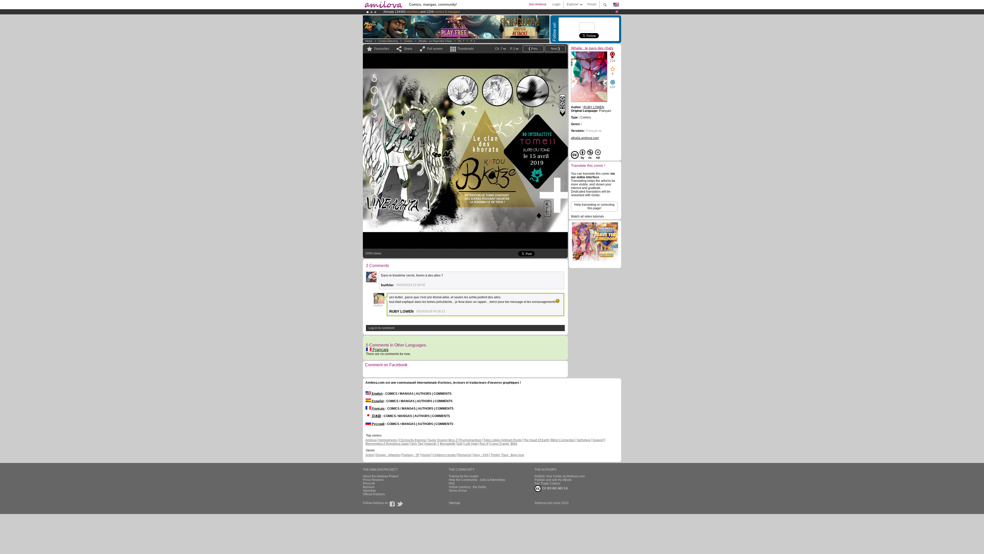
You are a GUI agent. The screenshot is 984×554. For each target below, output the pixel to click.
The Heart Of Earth (536, 440)
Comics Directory (388, 40)
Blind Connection (563, 440)
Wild (514, 444)
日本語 (376, 416)
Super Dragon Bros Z (442, 440)
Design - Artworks (388, 455)
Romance (464, 455)
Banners (369, 487)
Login (556, 4)
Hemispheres (387, 440)
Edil (460, 444)
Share (408, 49)
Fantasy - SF (410, 455)
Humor (426, 455)
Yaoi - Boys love (513, 455)
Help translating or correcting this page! (594, 206)
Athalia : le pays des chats (435, 40)
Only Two (417, 444)
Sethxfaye (584, 440)
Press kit (369, 483)
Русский (377, 424)
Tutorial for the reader (464, 476)
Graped (597, 440)
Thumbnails (465, 49)
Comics (408, 40)
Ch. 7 (461, 40)
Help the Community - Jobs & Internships (477, 480)
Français (380, 350)
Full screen (435, 49)
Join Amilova (537, 4)
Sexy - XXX (481, 455)
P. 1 (472, 40)
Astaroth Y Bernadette (440, 444)
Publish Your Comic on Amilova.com (560, 476)
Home (368, 40)
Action (369, 455)
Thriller (495, 455)
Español (377, 401)
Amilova (371, 440)
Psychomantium (470, 440)
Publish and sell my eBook (553, 480)
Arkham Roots (511, 440)
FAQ (452, 483)
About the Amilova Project (380, 476)
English (377, 393)
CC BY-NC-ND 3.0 (554, 488)
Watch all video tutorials (587, 216)
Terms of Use (458, 490)
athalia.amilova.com (585, 138)
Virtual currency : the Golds (467, 487)
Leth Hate (471, 444)
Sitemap (454, 503)
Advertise (369, 490)
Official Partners (374, 494)
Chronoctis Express (412, 440)
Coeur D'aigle (500, 444)
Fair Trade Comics (547, 483)
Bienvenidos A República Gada (387, 444)
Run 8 (484, 444)
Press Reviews (373, 480)
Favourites (381, 49)
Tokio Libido (491, 440)
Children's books (444, 455)
